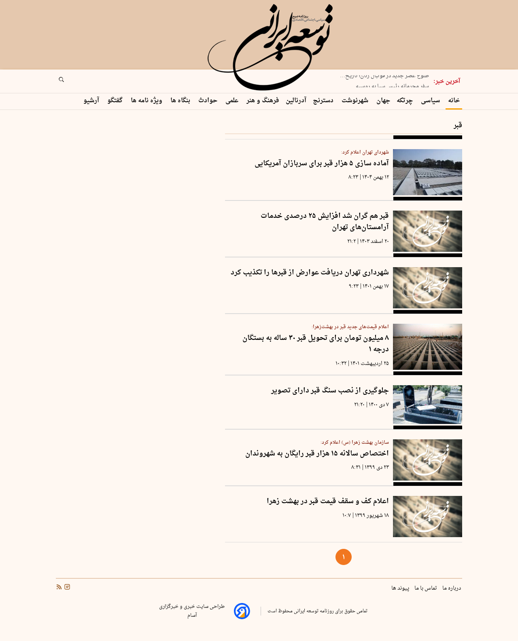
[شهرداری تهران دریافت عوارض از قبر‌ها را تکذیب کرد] (427, 287)
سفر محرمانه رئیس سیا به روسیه (392, 84)
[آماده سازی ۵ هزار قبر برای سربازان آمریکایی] (427, 172)
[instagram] (66, 588)
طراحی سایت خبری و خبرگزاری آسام (192, 611)
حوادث (208, 101)
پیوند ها (400, 588)
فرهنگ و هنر (262, 101)
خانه (454, 101)
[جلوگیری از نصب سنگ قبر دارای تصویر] (427, 404)
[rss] (59, 588)
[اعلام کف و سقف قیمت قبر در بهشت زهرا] (427, 516)
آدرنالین (296, 101)
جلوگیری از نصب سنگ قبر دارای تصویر (330, 391)
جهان (383, 101)
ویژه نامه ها (147, 101)
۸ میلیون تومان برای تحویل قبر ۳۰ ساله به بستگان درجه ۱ (315, 344)
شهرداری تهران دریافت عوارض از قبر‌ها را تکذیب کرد (310, 273)
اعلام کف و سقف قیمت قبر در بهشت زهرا (328, 502)
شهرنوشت (356, 101)
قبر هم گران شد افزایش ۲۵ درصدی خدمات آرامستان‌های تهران (325, 222)
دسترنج (324, 101)
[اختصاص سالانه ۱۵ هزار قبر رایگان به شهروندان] (427, 460)
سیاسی (431, 101)
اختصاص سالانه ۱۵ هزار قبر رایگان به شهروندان (317, 454)
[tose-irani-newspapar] (271, 47)
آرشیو (92, 101)
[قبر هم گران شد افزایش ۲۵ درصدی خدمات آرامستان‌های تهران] (427, 231)
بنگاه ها (181, 101)
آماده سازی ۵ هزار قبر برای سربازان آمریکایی (322, 164)
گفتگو (115, 101)
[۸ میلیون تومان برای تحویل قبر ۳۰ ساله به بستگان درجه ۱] (427, 347)
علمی (232, 101)
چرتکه (405, 101)
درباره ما (452, 588)
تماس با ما (426, 588)
